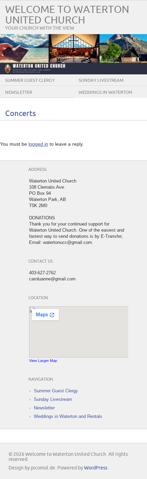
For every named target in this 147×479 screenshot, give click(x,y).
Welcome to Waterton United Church (67, 15)
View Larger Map (43, 361)
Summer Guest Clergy (30, 80)
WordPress (95, 467)
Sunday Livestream (101, 80)
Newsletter (18, 92)
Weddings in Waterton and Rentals (105, 97)
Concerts (20, 114)
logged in (38, 144)
